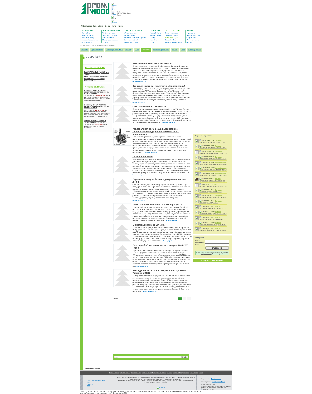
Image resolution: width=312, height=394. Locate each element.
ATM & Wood (98, 124)
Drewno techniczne (131, 42)
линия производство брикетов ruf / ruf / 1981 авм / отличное (220, 219)
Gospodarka (111, 45)
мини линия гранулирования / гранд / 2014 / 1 (215, 153)
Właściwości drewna (109, 35)
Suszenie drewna (108, 37)
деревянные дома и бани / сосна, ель (212, 181)
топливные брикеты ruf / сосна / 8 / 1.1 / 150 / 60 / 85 (217, 208)
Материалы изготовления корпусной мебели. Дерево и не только (96, 73)
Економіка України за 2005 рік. (148, 225)
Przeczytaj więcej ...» (139, 81)
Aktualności (86, 26)
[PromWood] (161, 387)
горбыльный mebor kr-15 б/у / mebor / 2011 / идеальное (218, 230)
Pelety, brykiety (155, 33)
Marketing (128, 50)
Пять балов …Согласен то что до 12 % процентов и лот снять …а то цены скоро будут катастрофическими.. (97, 98)
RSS (88, 386)
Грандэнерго (218, 140)
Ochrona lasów (87, 42)
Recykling (153, 40)
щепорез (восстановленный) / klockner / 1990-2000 (217, 197)
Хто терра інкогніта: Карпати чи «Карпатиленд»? (158, 86)
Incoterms (84, 50)
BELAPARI (218, 179)
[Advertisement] (95, 139)
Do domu (83, 45)
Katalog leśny (173, 31)
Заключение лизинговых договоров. (152, 63)
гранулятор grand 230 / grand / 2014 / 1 (213, 142)
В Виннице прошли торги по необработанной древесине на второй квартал (96, 92)
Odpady (152, 37)
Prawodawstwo (170, 40)
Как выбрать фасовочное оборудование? (94, 79)
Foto (114, 26)
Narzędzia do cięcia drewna (212, 260)
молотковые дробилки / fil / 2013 (211, 192)
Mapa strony (91, 384)
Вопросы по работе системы (96, 380)
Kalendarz (98, 26)
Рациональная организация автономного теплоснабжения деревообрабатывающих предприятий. (155, 131)
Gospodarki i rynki (171, 37)
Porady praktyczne (172, 33)
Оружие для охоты (193, 35)
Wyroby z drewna (133, 31)
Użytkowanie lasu (108, 33)
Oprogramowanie (97, 50)
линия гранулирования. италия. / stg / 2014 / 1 (215, 148)
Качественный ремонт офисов (96, 76)
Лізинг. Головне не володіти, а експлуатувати (157, 204)
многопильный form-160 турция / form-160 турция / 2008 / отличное (223, 225)
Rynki (137, 50)
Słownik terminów (171, 35)
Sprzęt (152, 42)
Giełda (107, 26)
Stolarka (105, 42)
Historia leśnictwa (88, 35)
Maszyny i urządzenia (110, 40)
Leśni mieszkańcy (88, 37)
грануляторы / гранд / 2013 (209, 203)
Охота (190, 31)
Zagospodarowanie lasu (90, 40)
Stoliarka (169, 372)
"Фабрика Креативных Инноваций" (224, 162)
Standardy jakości (194, 50)
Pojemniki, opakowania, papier (135, 37)
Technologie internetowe (114, 50)
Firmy (120, 26)
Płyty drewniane (129, 35)
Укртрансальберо (100, 95)
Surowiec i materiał (131, 40)
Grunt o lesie (86, 33)
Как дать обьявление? (124, 13)
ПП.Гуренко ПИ (99, 110)
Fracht (183, 50)
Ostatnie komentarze (95, 87)
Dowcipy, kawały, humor (173, 42)
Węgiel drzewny (155, 35)
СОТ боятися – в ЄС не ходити (149, 106)
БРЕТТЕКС (218, 206)
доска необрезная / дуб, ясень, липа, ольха (214, 164)
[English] (113, 13)
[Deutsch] (113, 22)
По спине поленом (142, 156)
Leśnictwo (87, 31)
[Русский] (113, 5)
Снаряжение (190, 37)
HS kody (175, 50)
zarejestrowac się (206, 254)
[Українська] (113, 9)
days (215, 184)
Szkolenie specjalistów (161, 50)
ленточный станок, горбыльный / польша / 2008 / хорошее (220, 214)
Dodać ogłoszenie (122, 12)
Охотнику (189, 42)
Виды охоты (190, 33)
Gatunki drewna (136, 372)
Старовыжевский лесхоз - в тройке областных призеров (95, 121)
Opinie (119, 15)
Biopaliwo (156, 31)
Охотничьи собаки (193, 40)
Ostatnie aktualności (95, 68)
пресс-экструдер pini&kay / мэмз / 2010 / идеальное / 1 (218, 159)
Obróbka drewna (111, 31)
